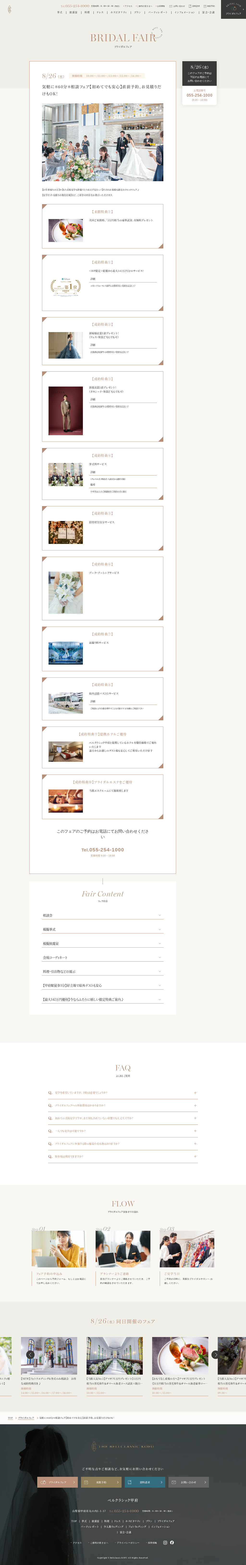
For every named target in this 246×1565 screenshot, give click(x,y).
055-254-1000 (102, 850)
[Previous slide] (30, 1355)
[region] (199, 95)
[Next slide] (215, 1355)
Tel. (124, 1511)
